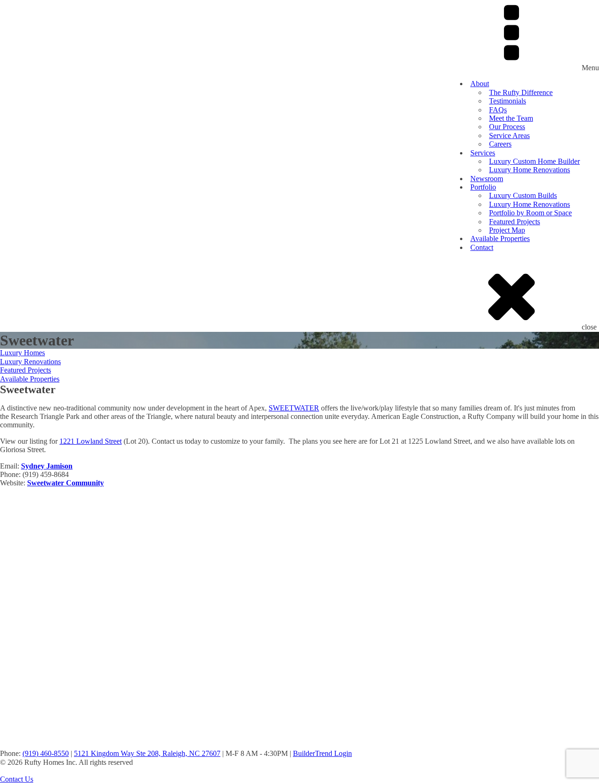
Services (482, 153)
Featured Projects (514, 222)
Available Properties (500, 238)
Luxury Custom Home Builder (534, 161)
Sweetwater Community (65, 483)
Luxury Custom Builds (523, 195)
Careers (500, 144)
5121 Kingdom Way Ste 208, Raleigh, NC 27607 (147, 753)
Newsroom (486, 179)
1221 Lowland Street (90, 441)
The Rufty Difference (521, 92)
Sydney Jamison (47, 466)
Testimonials (507, 101)
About (479, 84)
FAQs (498, 110)
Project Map (507, 230)
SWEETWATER (294, 408)
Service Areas (509, 135)
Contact (481, 247)
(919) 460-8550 (45, 753)
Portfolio (483, 187)
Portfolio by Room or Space (530, 213)
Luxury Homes (22, 353)
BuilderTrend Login (322, 753)
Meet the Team (511, 118)
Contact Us (16, 779)
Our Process (507, 127)
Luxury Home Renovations (529, 170)
